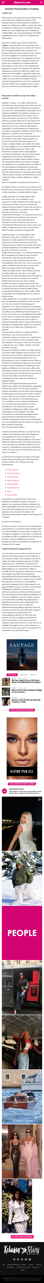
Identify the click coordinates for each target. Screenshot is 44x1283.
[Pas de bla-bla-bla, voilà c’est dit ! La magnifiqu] (22, 1042)
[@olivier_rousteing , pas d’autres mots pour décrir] (17, 1206)
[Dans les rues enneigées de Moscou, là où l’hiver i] (22, 878)
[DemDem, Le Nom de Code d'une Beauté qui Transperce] (22, 824)
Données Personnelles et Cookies (16, 1265)
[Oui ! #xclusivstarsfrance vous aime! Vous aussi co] (22, 933)
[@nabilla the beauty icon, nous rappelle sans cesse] (22, 987)
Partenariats (10, 1267)
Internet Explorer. (14, 473)
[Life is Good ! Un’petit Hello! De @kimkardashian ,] (22, 1097)
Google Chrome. (13, 470)
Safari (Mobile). (12, 484)
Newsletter (36, 1267)
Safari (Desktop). (13, 480)
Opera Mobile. (12, 495)
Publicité (38, 1265)
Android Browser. (13, 488)
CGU (4, 1265)
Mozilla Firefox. (12, 477)
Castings (31, 1265)
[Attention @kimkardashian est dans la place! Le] (22, 1151)
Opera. (9, 491)
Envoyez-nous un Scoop (23, 1267)
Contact (23, 1270)
